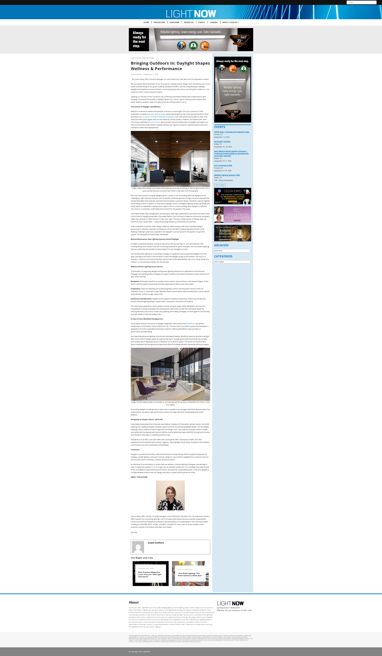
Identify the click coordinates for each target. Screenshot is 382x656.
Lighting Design (148, 58)
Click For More (220, 185)
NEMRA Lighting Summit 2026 (227, 175)
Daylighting (141, 568)
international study (158, 114)
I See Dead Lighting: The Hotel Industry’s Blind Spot (190, 574)
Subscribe (174, 22)
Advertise (189, 22)
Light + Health (136, 58)
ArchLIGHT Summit (222, 141)
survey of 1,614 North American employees (158, 117)
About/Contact (230, 22)
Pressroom (159, 22)
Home (146, 22)
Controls (180, 569)
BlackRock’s (190, 323)
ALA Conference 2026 (223, 165)
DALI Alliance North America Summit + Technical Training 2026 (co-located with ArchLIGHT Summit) (231, 153)
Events (201, 22)
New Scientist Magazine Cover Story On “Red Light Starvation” (150, 574)
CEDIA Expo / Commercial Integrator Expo (231, 132)
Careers (214, 22)
